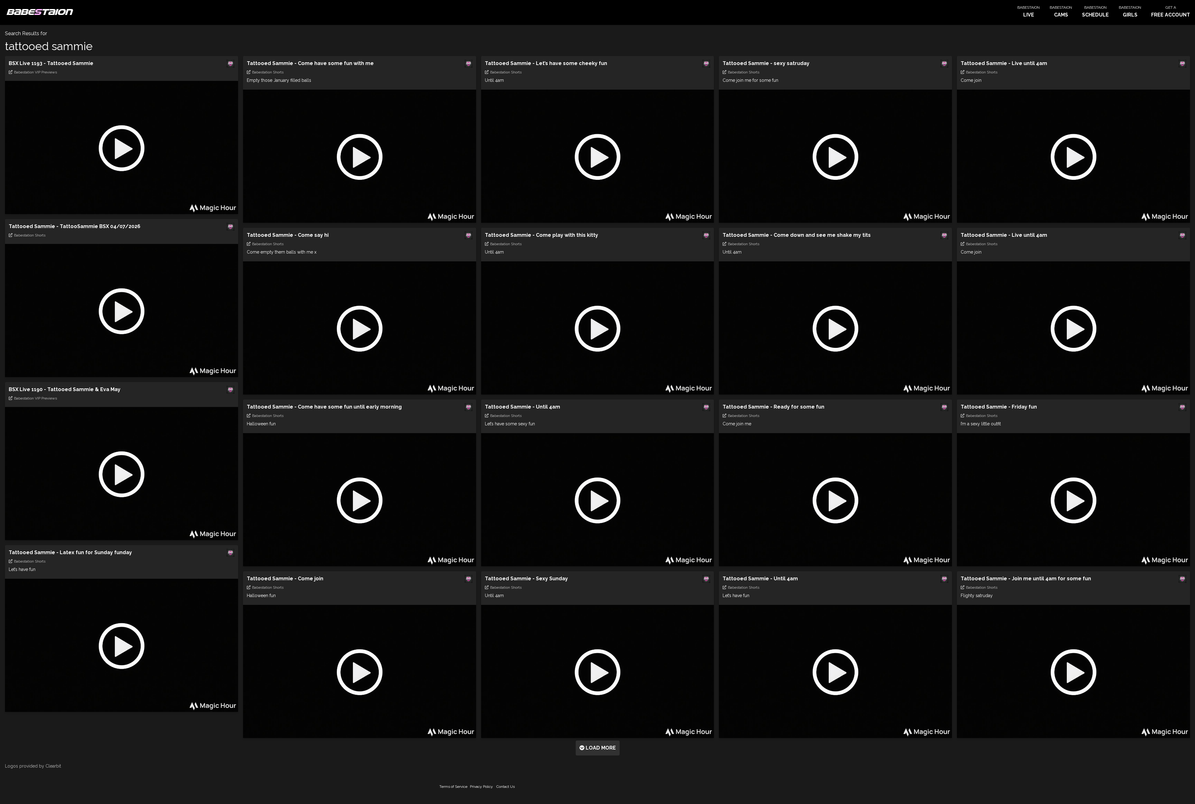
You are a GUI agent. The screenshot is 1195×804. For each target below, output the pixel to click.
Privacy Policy (481, 786)
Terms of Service (453, 786)
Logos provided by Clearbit (33, 766)
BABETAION (39, 12)
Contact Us (505, 786)
